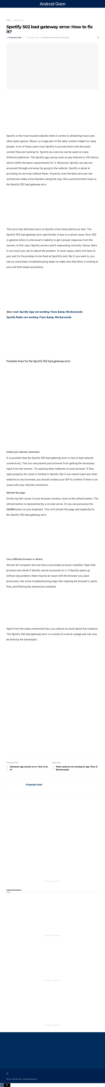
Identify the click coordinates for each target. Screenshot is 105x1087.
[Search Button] (97, 4)
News (56, 37)
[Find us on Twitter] (7, 1073)
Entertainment (18, 20)
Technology (64, 37)
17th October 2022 (32, 37)
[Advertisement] (52, 115)
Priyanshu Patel (15, 37)
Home (8, 20)
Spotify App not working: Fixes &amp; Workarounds (51, 311)
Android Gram (52, 4)
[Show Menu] (7, 4)
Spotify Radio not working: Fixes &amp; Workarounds (38, 317)
